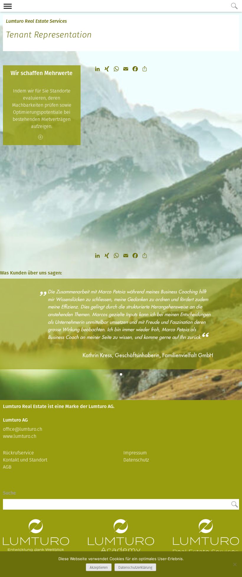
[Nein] (235, 564)
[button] (121, 374)
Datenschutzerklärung (135, 567)
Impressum (135, 452)
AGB (7, 467)
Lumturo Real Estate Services (36, 21)
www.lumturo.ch (19, 436)
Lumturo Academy (121, 541)
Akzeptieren (99, 567)
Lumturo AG (36, 541)
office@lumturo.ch (22, 429)
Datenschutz (136, 459)
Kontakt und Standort (25, 459)
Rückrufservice (18, 452)
